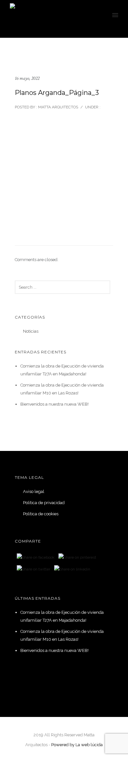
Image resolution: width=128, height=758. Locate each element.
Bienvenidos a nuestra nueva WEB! (54, 404)
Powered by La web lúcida (77, 744)
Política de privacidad (44, 502)
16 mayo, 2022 (27, 78)
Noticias (30, 331)
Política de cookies (40, 513)
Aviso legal (33, 491)
